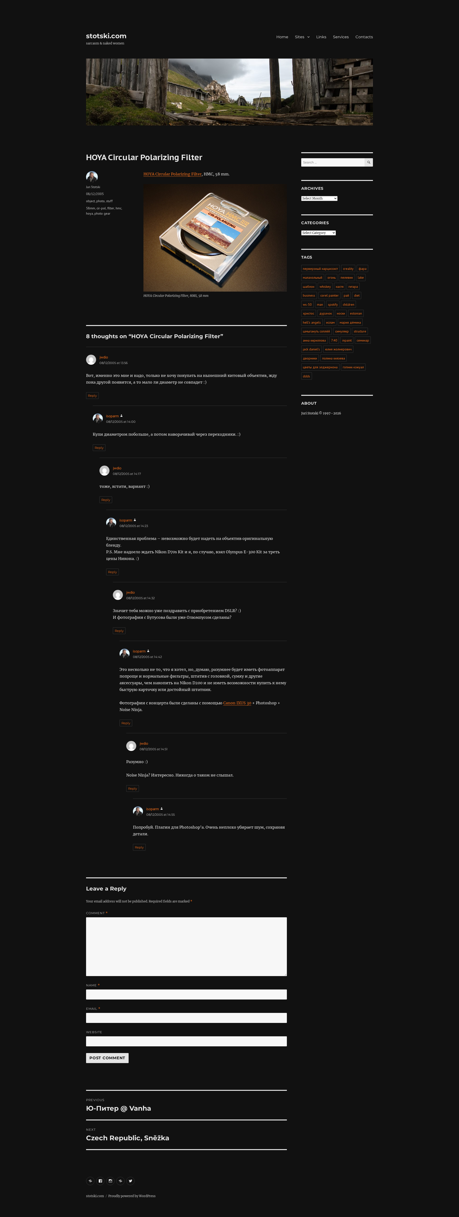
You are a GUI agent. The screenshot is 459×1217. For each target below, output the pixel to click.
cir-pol (101, 208)
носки (341, 313)
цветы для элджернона (320, 367)
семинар (363, 340)
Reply (92, 395)
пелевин (347, 277)
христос (308, 313)
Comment (97, 913)
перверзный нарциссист (320, 268)
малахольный (312, 277)
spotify (333, 304)
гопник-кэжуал (353, 367)
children (348, 304)
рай (346, 295)
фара (362, 268)
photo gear (102, 213)
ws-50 (307, 304)
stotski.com (106, 36)
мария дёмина (350, 322)
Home (282, 37)
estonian (356, 313)
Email (93, 1009)
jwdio (103, 357)
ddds (306, 376)
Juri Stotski (93, 187)
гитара (353, 286)
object (90, 201)
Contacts (364, 37)
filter (110, 208)
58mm (90, 208)
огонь (332, 277)
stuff (109, 201)
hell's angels (312, 322)
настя (340, 286)
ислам (330, 322)
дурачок (325, 313)
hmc (118, 208)
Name (93, 985)
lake (361, 277)
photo (100, 201)
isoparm (112, 415)
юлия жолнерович (338, 349)
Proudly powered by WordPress (132, 1196)
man (320, 304)
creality (348, 268)
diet (357, 295)
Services (341, 37)
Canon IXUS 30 (237, 703)
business (309, 295)
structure (360, 331)
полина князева (333, 358)
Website (94, 1032)
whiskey (325, 286)
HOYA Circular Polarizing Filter (172, 174)
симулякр (342, 331)
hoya (89, 213)
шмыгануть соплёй (316, 331)
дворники (310, 358)
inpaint (347, 340)
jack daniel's (311, 349)
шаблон (308, 286)
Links (321, 37)
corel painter (329, 295)
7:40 (334, 340)
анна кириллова (314, 340)
